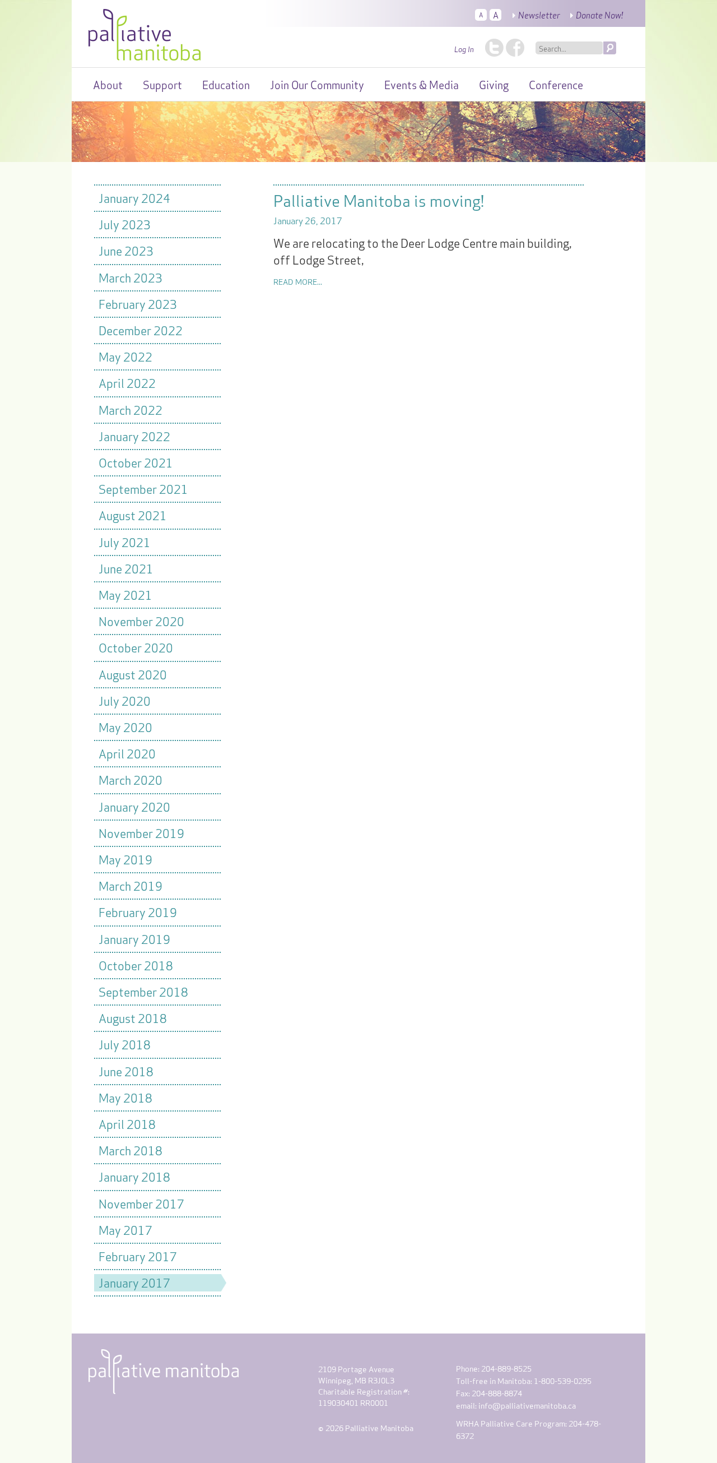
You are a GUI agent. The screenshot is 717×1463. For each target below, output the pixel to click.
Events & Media (421, 84)
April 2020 (127, 753)
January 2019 (134, 938)
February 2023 (138, 303)
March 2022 (130, 409)
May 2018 (125, 1097)
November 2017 (141, 1203)
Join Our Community (317, 84)
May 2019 (125, 859)
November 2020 (141, 621)
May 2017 (125, 1229)
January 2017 (134, 1282)
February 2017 (138, 1256)
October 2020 (136, 647)
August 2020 (133, 674)
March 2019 (130, 885)
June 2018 (126, 1071)
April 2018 (127, 1123)
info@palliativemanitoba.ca (527, 1405)
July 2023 (125, 224)
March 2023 (130, 277)
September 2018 (143, 991)
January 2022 (134, 436)
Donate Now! (599, 14)
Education (226, 84)
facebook (515, 48)
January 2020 (134, 806)
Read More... (297, 281)
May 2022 (125, 356)
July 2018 (125, 1044)
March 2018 (130, 1150)
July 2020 (125, 700)
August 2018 (133, 1018)
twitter (494, 48)
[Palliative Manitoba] (145, 32)
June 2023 (126, 250)
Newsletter (539, 14)
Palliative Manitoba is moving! (378, 199)
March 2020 (130, 779)
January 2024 (134, 197)
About (108, 84)
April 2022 (127, 382)
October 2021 (136, 462)
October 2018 (136, 965)
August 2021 (133, 515)
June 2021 (126, 568)
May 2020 (125, 727)
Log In (464, 49)
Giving (494, 84)
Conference (556, 84)
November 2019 (141, 833)
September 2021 (143, 488)
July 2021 (125, 542)
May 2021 (125, 594)
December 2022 (141, 330)
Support (162, 84)
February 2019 (138, 912)
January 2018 (134, 1176)
